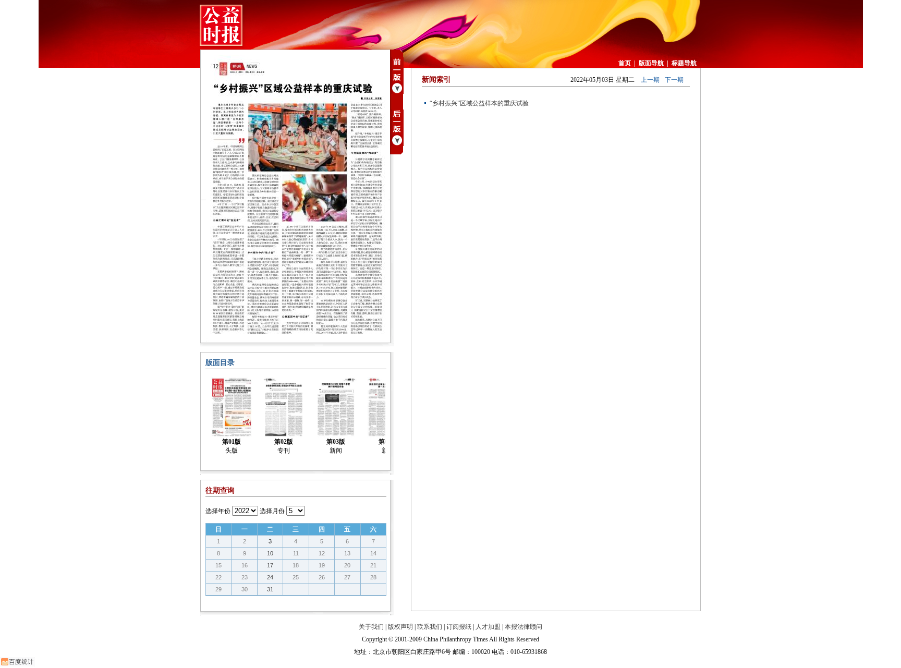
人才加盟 (488, 626)
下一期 (674, 79)
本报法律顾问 (523, 626)
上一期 (650, 79)
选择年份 (217, 511)
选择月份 (272, 511)
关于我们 (371, 626)
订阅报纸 (458, 626)
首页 (624, 63)
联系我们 (429, 626)
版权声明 (400, 626)
